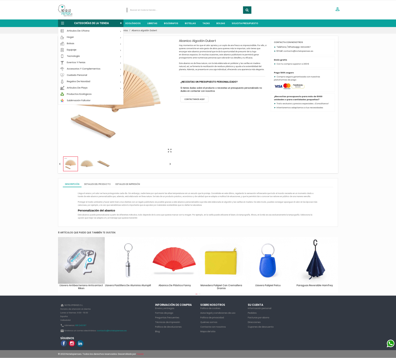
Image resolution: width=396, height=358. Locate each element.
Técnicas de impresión (167, 322)
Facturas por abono (258, 317)
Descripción (72, 184)
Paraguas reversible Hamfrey (315, 285)
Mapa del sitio (207, 331)
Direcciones (254, 322)
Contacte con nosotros (213, 326)
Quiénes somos (208, 322)
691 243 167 (80, 325)
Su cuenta (255, 305)
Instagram (72, 343)
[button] (194, 99)
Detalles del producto (97, 184)
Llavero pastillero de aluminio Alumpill (128, 285)
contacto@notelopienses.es (298, 51)
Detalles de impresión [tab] (127, 184)
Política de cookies (210, 308)
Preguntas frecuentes (167, 317)
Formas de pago (164, 312)
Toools (140, 354)
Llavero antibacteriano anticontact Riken (81, 287)
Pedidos (252, 312)
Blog (157, 331)
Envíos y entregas (164, 308)
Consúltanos (321, 103)
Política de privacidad (212, 317)
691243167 (306, 47)
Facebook (64, 343)
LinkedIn (80, 343)
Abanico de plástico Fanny (175, 285)
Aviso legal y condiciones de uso (217, 312)
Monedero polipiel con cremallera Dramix (221, 287)
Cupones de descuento (261, 326)
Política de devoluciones (168, 326)
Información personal (259, 308)
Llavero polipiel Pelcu (268, 285)
